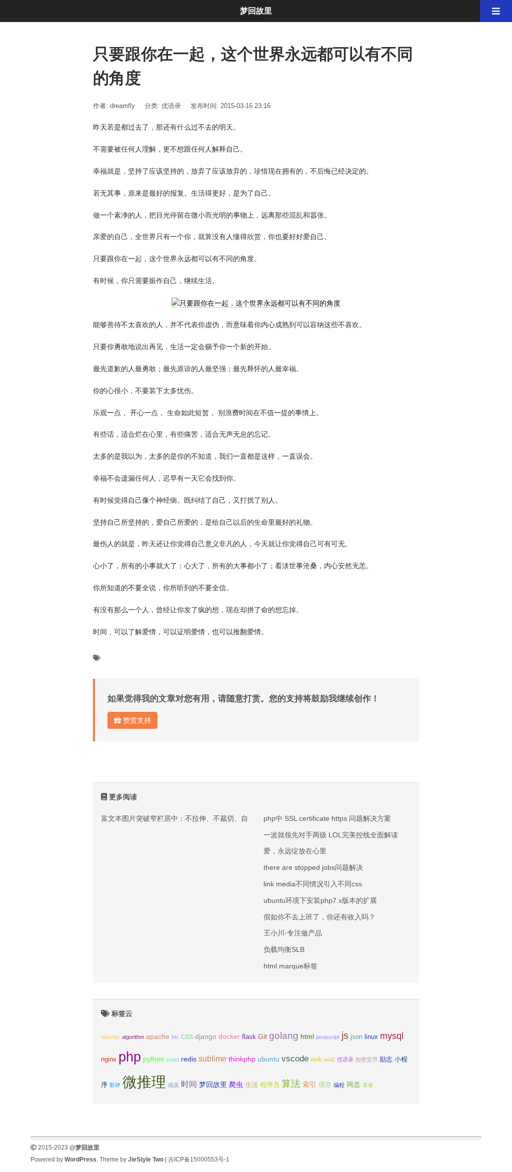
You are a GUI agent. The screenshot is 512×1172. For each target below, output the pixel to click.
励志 (386, 1059)
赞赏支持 (136, 720)
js (345, 1035)
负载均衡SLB (284, 949)
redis (188, 1059)
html (307, 1036)
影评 (115, 1085)
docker (229, 1036)
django (205, 1036)
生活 (251, 1084)
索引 (309, 1084)
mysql (392, 1035)
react (172, 1059)
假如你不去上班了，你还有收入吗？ (320, 917)
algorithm (133, 1037)
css (187, 1036)
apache (158, 1036)
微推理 (144, 1081)
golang (283, 1035)
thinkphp (242, 1059)
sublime (212, 1058)
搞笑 (173, 1085)
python (153, 1059)
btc (175, 1037)
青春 (368, 1085)
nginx (108, 1059)
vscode (295, 1058)
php (129, 1056)
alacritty (110, 1037)
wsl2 (329, 1059)
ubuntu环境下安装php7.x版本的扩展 (320, 900)
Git (262, 1036)
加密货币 (367, 1059)
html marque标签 (291, 966)
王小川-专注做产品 (293, 933)
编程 (339, 1085)
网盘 (353, 1084)
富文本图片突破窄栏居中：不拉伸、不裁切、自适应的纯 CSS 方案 (204, 818)
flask (249, 1036)
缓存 (325, 1084)
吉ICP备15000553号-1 (199, 1159)
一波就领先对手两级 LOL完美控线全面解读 (331, 835)
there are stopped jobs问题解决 (313, 867)
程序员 (270, 1084)
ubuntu (269, 1059)
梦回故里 (213, 1084)
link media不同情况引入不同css (313, 884)
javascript (328, 1037)
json (356, 1036)
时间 (189, 1084)
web (316, 1059)
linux (371, 1036)
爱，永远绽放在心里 (295, 851)
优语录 (171, 106)
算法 (291, 1083)
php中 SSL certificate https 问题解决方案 (327, 818)
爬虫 (236, 1084)
